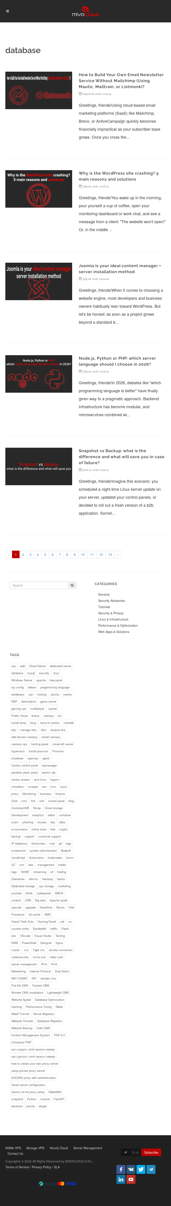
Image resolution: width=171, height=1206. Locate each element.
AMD (47, 914)
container (65, 815)
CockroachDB (20, 808)
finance (60, 794)
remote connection (61, 950)
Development (19, 815)
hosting (42, 694)
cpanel (52, 708)
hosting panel (39, 744)
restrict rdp (48, 772)
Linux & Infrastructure (113, 619)
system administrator (43, 850)
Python (31, 1099)
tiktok (29, 893)
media (62, 865)
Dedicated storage (23, 886)
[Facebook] (120, 1169)
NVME (25, 872)
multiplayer (37, 708)
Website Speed (21, 999)
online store (38, 829)
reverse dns (57, 730)
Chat (14, 801)
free (52, 829)
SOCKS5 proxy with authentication (33, 1078)
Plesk (65, 928)
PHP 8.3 (59, 1035)
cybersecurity (20, 957)
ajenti (46, 758)
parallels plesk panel (24, 772)
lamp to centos (49, 723)
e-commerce (19, 829)
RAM (14, 943)
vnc (26, 950)
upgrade (30, 907)
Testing (60, 936)
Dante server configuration (28, 1085)
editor (51, 815)
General (104, 594)
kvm (53, 786)
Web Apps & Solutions (113, 631)
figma (59, 943)
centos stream (20, 779)
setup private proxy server (28, 1070)
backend (16, 1106)
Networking (18, 971)
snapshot (17, 1099)
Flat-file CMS (19, 985)
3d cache (34, 914)
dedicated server (60, 666)
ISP (34, 978)
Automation (36, 857)
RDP (14, 701)
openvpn (33, 758)
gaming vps (18, 708)
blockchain (38, 843)
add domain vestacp (24, 737)
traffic (53, 928)
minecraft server (62, 744)
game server (48, 701)
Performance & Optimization (118, 625)
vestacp (48, 715)
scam (14, 822)
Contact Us (15, 1153)
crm (21, 865)
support (29, 836)
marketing (64, 886)
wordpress (17, 694)
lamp (33, 723)
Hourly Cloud (59, 1148)
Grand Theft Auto (22, 921)
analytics (38, 815)
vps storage (46, 886)
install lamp (18, 723)
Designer (46, 943)
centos (67, 694)
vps (13, 666)
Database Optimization (49, 999)
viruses (42, 822)
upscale (16, 907)
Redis (59, 1007)
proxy (14, 794)
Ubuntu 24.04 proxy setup (28, 1092)
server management (24, 964)
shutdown (17, 758)
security (44, 673)
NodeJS (66, 850)
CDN (28, 900)
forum (69, 857)
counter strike (20, 928)
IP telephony (19, 843)
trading (61, 872)
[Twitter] (140, 1169)
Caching (16, 1007)
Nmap (37, 808)
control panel (56, 801)
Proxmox (58, 751)
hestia (61, 879)
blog (71, 801)
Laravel (45, 1099)
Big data (40, 900)
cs (70, 921)
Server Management (87, 1148)
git (60, 843)
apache (41, 680)
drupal (43, 1106)
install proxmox (38, 751)
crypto (63, 829)
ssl (59, 715)
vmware (33, 786)
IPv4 (44, 964)
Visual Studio (42, 936)
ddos (62, 822)
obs (13, 936)
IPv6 (54, 964)
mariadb (68, 723)
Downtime (46, 907)
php (13, 730)
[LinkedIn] (120, 1179)
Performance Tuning (39, 1007)
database (17, 673)
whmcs (33, 879)
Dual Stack (62, 971)
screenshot (18, 850)
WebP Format (20, 1014)
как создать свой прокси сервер (33, 1049)
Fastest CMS (40, 985)
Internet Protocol (40, 971)
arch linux (40, 779)
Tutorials (104, 607)
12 (101, 554)
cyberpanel (44, 893)
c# (51, 872)
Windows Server (21, 680)
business (45, 794)
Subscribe (151, 1152)
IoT (13, 865)
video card (56, 957)
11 (92, 554)
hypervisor (18, 751)
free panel (56, 680)
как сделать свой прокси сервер (33, 1056)
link (33, 801)
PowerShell (29, 943)
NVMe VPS (13, 1148)
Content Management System (30, 1035)
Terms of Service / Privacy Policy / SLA (32, 1167)
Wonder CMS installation (27, 992)
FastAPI (59, 1099)
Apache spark (58, 900)
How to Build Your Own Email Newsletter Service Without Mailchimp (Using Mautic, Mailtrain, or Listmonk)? (121, 80)
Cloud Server (37, 666)
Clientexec (18, 879)
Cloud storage (54, 808)
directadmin (28, 701)
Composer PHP (21, 1042)
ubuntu (55, 694)
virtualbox (17, 786)
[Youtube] (130, 1179)
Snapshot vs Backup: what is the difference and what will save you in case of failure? (122, 456)
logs (68, 843)
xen (44, 786)
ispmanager (49, 765)
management (45, 865)
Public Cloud (19, 715)
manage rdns (28, 730)
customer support (49, 836)
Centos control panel (24, 765)
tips (53, 822)
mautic (15, 950)
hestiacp (47, 879)
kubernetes (55, 857)
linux (56, 673)
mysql (31, 673)
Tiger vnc (39, 950)
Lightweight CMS (58, 992)
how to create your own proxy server (34, 1063)
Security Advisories (111, 600)
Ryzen (60, 907)
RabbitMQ (55, 1092)
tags (14, 872)
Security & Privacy (111, 613)
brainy (35, 715)
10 (83, 554)
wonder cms (48, 978)
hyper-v (55, 779)
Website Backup (22, 1028)
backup (16, 836)
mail (52, 843)
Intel (71, 907)
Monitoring (29, 794)
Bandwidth (39, 928)
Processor (17, 914)
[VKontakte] (130, 1169)
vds (62, 921)
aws (30, 865)
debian (32, 687)
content (16, 900)
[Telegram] (151, 1169)
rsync (63, 786)
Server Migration (43, 1014)
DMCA (59, 893)
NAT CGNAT (19, 978)
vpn (30, 694)
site (41, 801)
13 (110, 554)
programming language (54, 687)
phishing (27, 822)
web (22, 666)
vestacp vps (19, 744)
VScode (25, 936)
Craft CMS (43, 1028)
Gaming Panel (47, 921)
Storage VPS (35, 1148)
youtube (16, 893)
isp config (17, 687)
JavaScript (18, 857)
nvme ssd (39, 957)
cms (24, 801)
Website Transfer (22, 1021)
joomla (30, 1106)
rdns (43, 730)
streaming (39, 872)
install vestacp (50, 737)
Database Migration (49, 1021)
